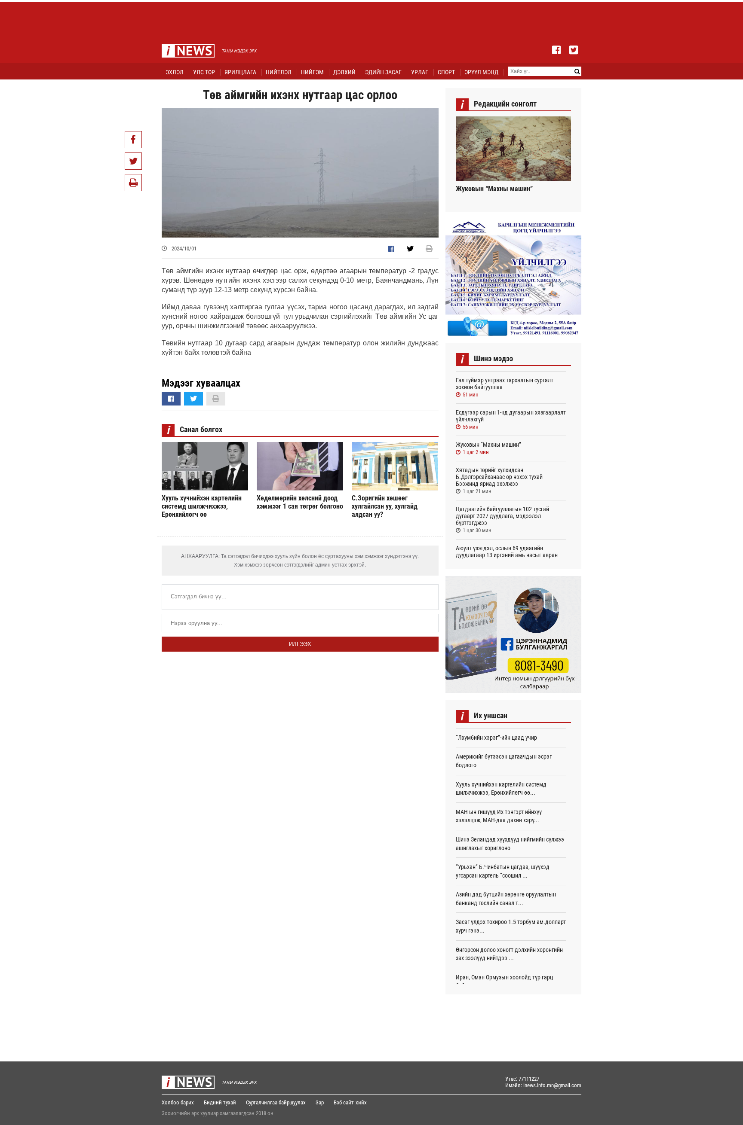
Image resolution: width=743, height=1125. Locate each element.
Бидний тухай (220, 1102)
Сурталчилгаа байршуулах (276, 1102)
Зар (320, 1102)
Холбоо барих (178, 1102)
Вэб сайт (344, 1102)
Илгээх (300, 644)
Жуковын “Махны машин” (494, 189)
